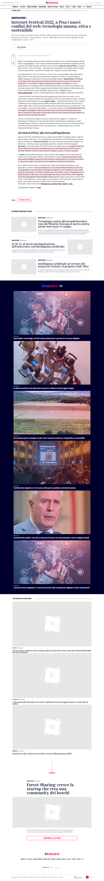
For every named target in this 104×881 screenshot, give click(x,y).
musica (62, 7)
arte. (71, 184)
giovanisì (47, 10)
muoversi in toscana (55, 10)
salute (67, 7)
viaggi (79, 7)
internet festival (24, 200)
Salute (14, 648)
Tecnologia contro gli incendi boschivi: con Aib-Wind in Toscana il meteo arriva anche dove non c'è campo (63, 224)
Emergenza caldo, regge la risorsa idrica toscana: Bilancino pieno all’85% (42, 754)
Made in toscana (53, 7)
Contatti (55, 877)
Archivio (60, 877)
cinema (42, 10)
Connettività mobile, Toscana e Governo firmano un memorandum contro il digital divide (51, 538)
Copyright (43, 877)
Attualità (15, 699)
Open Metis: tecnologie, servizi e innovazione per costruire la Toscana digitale (46, 338)
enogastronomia (32, 7)
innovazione (42, 7)
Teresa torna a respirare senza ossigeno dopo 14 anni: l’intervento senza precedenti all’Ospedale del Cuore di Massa (51, 651)
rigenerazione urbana (71, 10)
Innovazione (18, 17)
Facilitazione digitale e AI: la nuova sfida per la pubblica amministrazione (45, 488)
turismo (86, 10)
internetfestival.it (25, 93)
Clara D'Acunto (21, 47)
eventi (63, 10)
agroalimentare (35, 10)
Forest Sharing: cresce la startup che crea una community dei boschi (50, 788)
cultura (22, 7)
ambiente (15, 7)
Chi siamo (49, 877)
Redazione (50, 218)
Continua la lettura (52, 838)
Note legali (14, 877)
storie (74, 7)
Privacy (20, 877)
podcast (89, 7)
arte (82, 10)
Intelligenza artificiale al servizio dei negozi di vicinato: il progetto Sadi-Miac (63, 265)
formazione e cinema (49, 184)
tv (83, 7)
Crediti (38, 877)
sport (78, 10)
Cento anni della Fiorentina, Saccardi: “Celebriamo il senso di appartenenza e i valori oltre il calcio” (50, 703)
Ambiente (15, 751)
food (59, 184)
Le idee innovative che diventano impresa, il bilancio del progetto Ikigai (44, 388)
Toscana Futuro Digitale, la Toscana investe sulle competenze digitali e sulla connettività (51, 588)
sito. (39, 187)
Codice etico (32, 877)
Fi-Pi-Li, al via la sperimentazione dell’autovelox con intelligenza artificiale (38, 245)
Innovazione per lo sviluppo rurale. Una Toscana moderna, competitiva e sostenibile (49, 438)
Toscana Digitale (26, 10)
